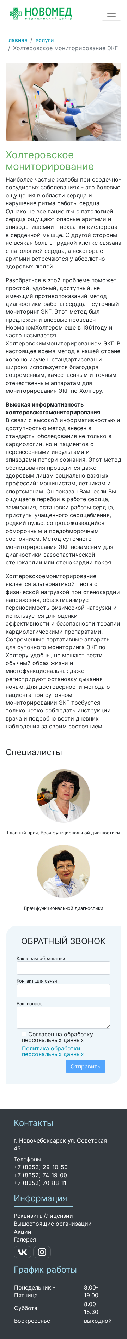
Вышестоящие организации (53, 1223)
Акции (22, 1231)
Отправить (86, 1066)
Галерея (25, 1239)
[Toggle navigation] (111, 14)
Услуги (44, 39)
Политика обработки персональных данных (53, 1051)
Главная (16, 39)
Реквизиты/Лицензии (43, 1215)
